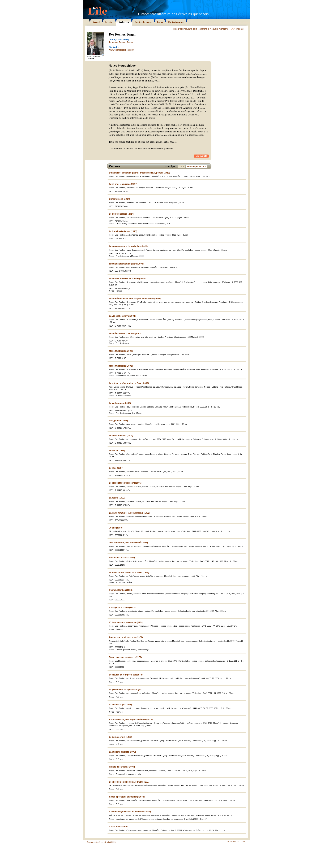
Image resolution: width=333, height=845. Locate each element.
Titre (181, 166)
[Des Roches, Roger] (95, 44)
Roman (130, 42)
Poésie (122, 42)
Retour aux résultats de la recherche (190, 29)
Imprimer (240, 29)
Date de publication (196, 166)
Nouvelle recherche (219, 29)
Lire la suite (201, 156)
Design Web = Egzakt (237, 842)
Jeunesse (113, 42)
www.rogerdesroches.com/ (121, 50)
